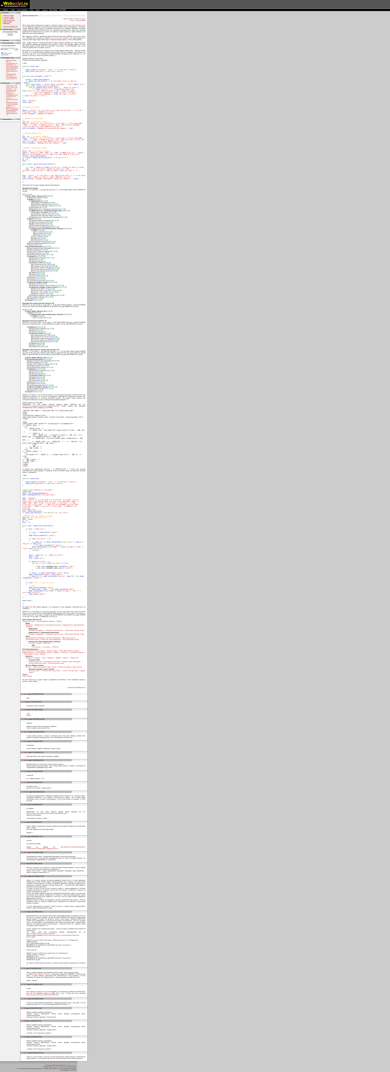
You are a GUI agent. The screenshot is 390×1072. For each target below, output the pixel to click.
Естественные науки (32, 639)
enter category (27, 676)
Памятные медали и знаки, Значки (44, 667)
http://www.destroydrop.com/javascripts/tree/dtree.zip (62, 935)
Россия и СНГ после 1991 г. (51, 670)
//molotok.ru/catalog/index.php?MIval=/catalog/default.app (41, 406)
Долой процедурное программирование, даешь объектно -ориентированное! (12, 69)
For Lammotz (36, 647)
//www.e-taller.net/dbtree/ (62, 38)
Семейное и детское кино (54, 630)
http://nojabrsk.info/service (42, 974)
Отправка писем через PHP (11, 74)
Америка (50, 658)
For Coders (46, 647)
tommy (26, 694)
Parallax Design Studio (60, 1067)
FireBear (26, 792)
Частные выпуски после (56, 663)
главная (5, 10)
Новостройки (53, 10)
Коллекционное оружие (44, 652)
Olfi (25, 1008)
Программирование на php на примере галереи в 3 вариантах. (12, 105)
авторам (45, 10)
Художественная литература (35, 638)
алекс (25, 782)
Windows (6, 23)
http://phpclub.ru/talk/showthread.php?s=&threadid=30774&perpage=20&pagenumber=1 (56, 847)
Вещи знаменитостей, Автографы (33, 651)
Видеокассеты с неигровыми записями (48, 625)
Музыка (59, 621)
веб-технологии (9, 20)
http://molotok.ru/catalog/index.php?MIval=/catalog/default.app (47, 813)
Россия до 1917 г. (34, 670)
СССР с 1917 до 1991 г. (71, 670)
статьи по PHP (8, 18)
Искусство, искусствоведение (51, 639)
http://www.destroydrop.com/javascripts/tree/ (41, 933)
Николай (26, 732)
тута (23, 38)
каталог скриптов (22, 10)
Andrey (26, 752)
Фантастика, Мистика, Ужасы (74, 630)
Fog (25, 702)
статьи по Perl (8, 17)
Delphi (39, 643)
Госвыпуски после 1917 (52, 661)
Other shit (47, 643)
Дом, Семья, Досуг (68, 638)
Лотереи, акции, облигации (71, 661)
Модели (56, 652)
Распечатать (72, 687)
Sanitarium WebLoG (10, 27)
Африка (58, 658)
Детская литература (53, 638)
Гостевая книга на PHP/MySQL (11, 64)
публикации (7, 22)
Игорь (25, 852)
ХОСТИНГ (62, 10)
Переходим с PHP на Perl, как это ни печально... (11, 87)
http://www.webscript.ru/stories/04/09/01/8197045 (42, 995)
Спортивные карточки (77, 652)
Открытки (64, 652)
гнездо (31, 10)
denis (25, 822)
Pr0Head (26, 719)
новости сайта (8, 15)
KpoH (25, 709)
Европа (65, 658)
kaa (25, 968)
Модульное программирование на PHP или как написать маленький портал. (12, 96)
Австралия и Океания (33, 658)
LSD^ (70, 19)
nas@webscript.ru (71, 1065)
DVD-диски (29, 625)
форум (38, 10)
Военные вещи (52, 651)
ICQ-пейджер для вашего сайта (11, 77)
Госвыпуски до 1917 (35, 661)
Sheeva (26, 998)
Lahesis (26, 876)
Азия (43, 658)
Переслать (81, 687)
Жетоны (28, 667)
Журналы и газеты (28, 621)
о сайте (12, 10)
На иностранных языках (71, 639)
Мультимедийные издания (46, 621)
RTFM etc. (55, 647)
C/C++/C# (32, 643)
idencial (26, 760)
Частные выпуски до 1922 (37, 663)
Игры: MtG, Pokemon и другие (69, 651)
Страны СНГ (74, 658)
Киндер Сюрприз (28, 652)
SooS (25, 863)
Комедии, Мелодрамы (36, 630)
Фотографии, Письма (31, 654)
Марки (43, 654)
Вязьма (26, 1053)
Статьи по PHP (80, 20)
